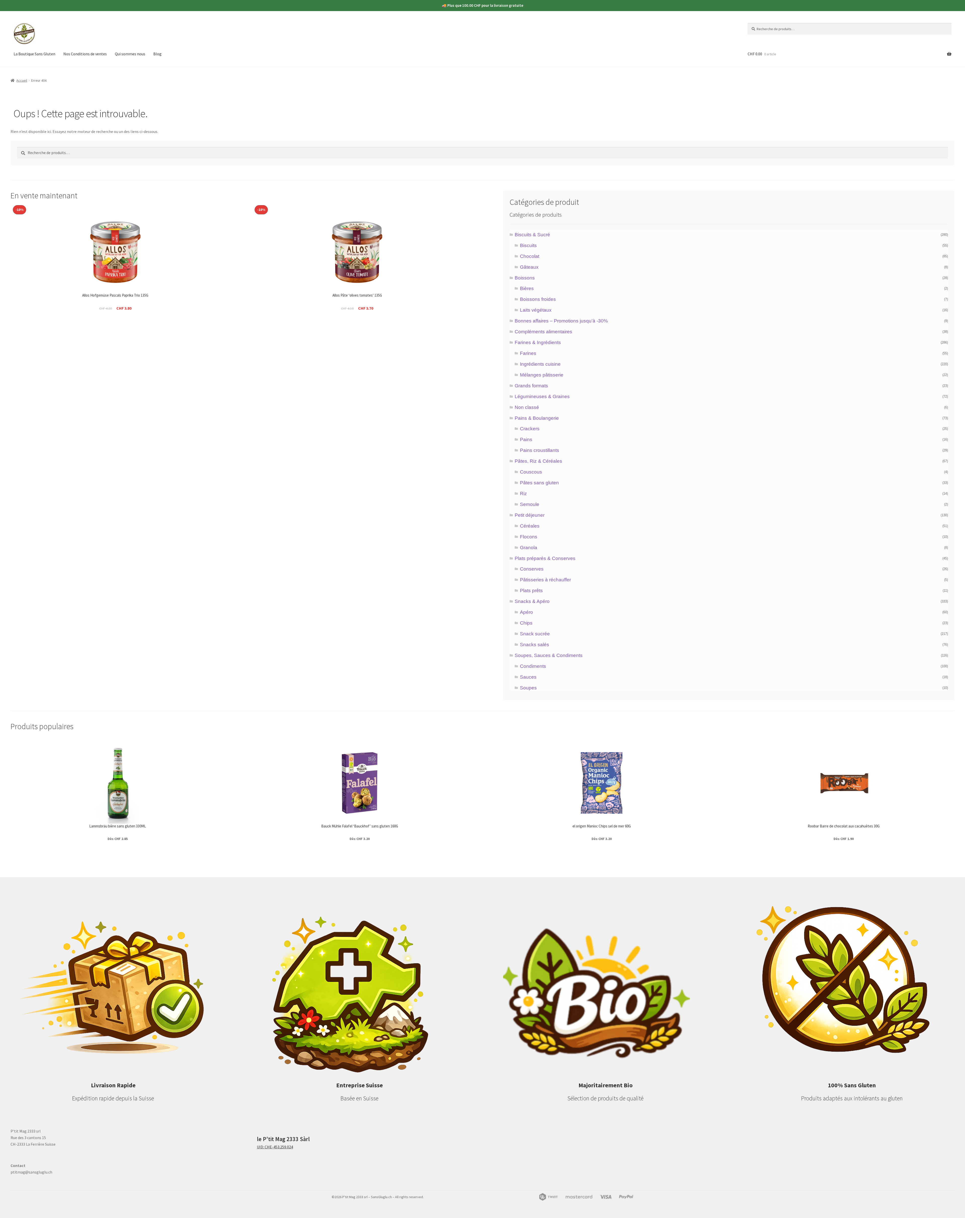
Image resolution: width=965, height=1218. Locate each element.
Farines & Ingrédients (538, 342)
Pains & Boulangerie (537, 418)
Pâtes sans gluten (539, 482)
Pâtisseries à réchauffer (545, 579)
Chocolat (529, 256)
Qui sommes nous (130, 53)
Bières (527, 288)
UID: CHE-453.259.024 (275, 1146)
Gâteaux (529, 267)
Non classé (527, 407)
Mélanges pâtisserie (541, 375)
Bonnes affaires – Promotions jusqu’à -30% (561, 320)
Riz (523, 493)
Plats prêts (531, 590)
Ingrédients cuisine (540, 364)
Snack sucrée (535, 633)
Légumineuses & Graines (542, 396)
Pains (526, 439)
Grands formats (531, 385)
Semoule (529, 504)
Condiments (533, 666)
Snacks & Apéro (532, 601)
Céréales (530, 526)
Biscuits (528, 245)
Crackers (530, 428)
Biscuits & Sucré (532, 234)
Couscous (531, 472)
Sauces (528, 677)
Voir (115, 330)
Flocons (528, 536)
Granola (528, 547)
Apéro (526, 612)
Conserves (532, 569)
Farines (528, 353)
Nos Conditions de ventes (85, 53)
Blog (157, 53)
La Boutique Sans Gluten (34, 53)
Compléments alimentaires (543, 331)
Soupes (528, 687)
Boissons (525, 277)
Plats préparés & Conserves (545, 558)
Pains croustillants (539, 450)
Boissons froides (538, 299)
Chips (526, 623)
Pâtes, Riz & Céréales (538, 461)
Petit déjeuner (530, 515)
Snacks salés (534, 644)
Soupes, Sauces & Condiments (549, 655)
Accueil (21, 80)
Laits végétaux (536, 310)
